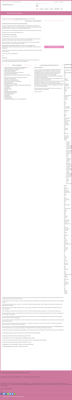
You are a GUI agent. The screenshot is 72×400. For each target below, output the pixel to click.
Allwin (10, 388)
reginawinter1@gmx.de (17, 1)
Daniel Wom (20, 396)
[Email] (15, 394)
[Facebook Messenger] (13, 394)
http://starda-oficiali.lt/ (28, 384)
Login (23, 396)
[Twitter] (4, 394)
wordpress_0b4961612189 (20, 18)
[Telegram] (10, 394)
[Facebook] (2, 394)
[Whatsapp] (8, 394)
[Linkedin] (6, 394)
